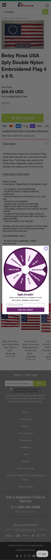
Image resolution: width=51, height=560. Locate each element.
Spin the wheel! (25, 310)
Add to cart (26, 152)
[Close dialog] (46, 248)
